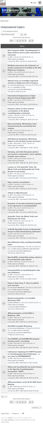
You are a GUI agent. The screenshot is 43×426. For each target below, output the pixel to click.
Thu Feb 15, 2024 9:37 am (16, 253)
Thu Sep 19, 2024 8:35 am (28, 178)
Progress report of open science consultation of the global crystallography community (21, 111)
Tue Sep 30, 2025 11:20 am (17, 91)
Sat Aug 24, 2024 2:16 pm (28, 188)
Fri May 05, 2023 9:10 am (16, 335)
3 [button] (20, 41)
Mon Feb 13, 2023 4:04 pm (29, 363)
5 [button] (25, 41)
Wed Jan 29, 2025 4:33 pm (29, 163)
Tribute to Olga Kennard (17, 193)
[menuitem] (3, 422)
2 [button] (17, 41)
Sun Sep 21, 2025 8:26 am (29, 104)
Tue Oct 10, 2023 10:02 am (16, 294)
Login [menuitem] (34, 3)
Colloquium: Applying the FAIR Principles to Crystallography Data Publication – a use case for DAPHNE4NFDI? (24, 354)
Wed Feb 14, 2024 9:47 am (29, 266)
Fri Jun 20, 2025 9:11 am (28, 135)
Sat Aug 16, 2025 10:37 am (29, 119)
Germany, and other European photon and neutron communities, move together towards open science (24, 154)
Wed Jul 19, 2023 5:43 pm (28, 322)
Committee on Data (19, 87)
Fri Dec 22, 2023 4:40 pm (28, 279)
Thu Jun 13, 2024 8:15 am (28, 212)
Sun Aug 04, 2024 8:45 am (28, 199)
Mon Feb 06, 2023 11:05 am (29, 378)
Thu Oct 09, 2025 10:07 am (29, 76)
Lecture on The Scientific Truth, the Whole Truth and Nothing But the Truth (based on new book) (23, 169)
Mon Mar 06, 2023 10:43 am (29, 347)
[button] (11, 40)
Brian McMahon (15, 302)
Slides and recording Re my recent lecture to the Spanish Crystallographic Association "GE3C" (25, 369)
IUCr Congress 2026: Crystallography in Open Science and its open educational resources (24, 52)
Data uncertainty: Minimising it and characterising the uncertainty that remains (22, 126)
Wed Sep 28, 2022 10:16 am (29, 391)
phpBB (10, 417)
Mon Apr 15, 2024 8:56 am (28, 238)
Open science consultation (19, 182)
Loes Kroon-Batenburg (17, 85)
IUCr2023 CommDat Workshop (20, 326)
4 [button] (22, 41)
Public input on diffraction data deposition (26, 249)
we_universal (9, 420)
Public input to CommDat (16, 59)
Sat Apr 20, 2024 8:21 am (28, 225)
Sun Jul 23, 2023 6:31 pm (16, 309)
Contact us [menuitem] (15, 413)
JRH (11, 57)
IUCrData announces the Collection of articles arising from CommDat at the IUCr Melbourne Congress (24, 68)
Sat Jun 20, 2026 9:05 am (28, 61)
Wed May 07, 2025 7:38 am (29, 148)
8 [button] (29, 41)
